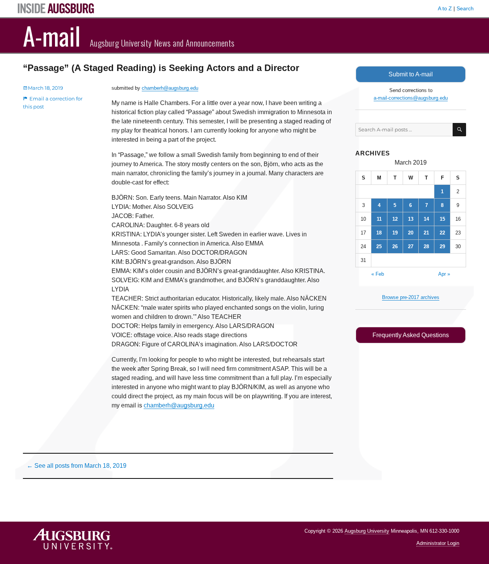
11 (379, 219)
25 (379, 246)
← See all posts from (76, 465)
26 (395, 246)
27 (410, 246)
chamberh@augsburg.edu (170, 88)
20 (410, 233)
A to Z (445, 8)
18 (379, 233)
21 (426, 233)
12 (395, 219)
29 (442, 246)
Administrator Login (437, 543)
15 (442, 219)
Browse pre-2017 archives (410, 297)
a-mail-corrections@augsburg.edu (411, 98)
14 (426, 219)
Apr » (444, 274)
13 (410, 219)
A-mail (52, 35)
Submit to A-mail (411, 74)
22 (442, 233)
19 (395, 233)
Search (465, 8)
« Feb (377, 274)
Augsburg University (367, 531)
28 (426, 246)
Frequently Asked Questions (410, 335)
